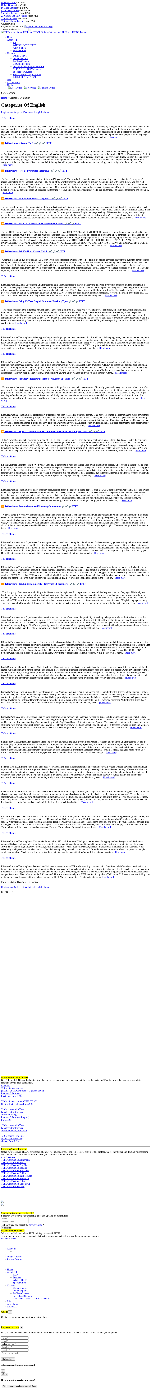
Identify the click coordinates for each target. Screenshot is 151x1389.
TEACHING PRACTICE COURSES (31, 1298)
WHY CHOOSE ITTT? (24, 45)
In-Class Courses (9, 8)
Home (10, 37)
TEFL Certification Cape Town (15, 1184)
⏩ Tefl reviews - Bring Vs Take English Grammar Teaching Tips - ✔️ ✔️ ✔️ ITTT (43, 301)
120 (3, 1144)
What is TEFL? (20, 48)
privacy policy (35, 1225)
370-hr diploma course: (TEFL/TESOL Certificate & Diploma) (19, 1102)
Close (4, 1374)
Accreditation (13, 82)
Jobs (9, 79)
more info (5, 1085)
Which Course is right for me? (27, 74)
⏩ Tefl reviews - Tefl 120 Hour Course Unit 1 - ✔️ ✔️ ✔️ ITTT (33, 251)
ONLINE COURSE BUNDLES (28, 66)
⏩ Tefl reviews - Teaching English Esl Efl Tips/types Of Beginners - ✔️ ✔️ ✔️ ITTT (43, 584)
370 (3, 1106)
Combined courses (21, 64)
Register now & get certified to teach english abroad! (25, 112)
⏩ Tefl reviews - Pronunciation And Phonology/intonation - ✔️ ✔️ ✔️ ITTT (39, 506)
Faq (15, 42)
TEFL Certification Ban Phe (14, 1165)
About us (11, 1248)
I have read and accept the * (24, 1225)
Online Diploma (8, 5)
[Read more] (114, 137)
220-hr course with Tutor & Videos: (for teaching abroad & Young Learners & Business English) (15, 1114)
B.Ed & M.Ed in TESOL (25, 77)
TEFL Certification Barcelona (15, 1170)
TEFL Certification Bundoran (15, 1178)
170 (3, 1133)
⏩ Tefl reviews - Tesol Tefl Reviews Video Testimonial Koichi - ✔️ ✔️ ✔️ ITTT (41, 223)
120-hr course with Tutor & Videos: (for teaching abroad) (12, 1138)
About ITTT (13, 40)
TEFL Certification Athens (13, 1162)
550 (3, 1098)
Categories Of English (19, 98)
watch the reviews (9, 1238)
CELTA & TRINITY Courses (27, 69)
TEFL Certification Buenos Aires (16, 1176)
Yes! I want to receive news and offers (19, 1386)
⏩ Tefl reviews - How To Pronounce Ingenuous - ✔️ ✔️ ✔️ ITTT (34, 171)
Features (17, 1277)
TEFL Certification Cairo (13, 1181)
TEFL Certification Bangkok (14, 1168)
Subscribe (6, 1228)
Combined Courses (10, 10)
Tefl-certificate (8, 118)
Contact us (12, 85)
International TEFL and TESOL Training (68, 32)
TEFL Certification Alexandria (15, 1160)
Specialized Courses (10, 13)
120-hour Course (9, 18)
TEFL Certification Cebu (12, 1186)
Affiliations (12, 1304)
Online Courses (8, 2)
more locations (8, 1157)
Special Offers (19, 50)
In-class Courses (14, 1259)
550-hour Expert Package (13, 21)
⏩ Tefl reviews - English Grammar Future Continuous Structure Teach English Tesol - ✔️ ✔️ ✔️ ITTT (53, 431)
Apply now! (7, 1210)
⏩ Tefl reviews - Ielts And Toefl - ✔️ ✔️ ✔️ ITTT (26, 143)
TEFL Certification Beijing (13, 1173)
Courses (11, 53)
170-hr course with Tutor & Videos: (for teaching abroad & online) (14, 1128)
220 (3, 1122)
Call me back (8, 1359)
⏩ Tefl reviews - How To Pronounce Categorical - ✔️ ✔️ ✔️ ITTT (34, 198)
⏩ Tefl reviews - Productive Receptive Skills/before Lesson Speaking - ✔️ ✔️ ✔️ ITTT (44, 378)
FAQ (15, 1274)
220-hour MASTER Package (14, 15)
